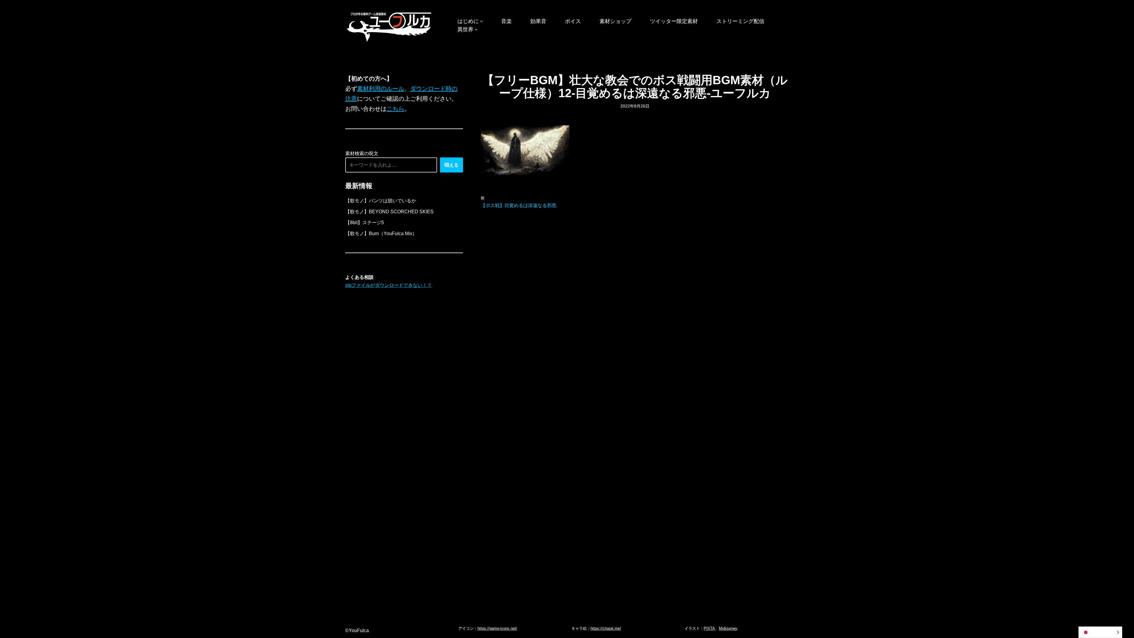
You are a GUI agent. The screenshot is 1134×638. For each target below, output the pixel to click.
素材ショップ (615, 21)
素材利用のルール (380, 88)
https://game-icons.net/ (497, 628)
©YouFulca (357, 630)
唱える (451, 164)
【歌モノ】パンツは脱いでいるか (380, 200)
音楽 (506, 21)
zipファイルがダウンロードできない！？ (388, 285)
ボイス (573, 21)
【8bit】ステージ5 (364, 222)
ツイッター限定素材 (674, 21)
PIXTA (709, 628)
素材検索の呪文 (361, 153)
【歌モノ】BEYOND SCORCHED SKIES (389, 211)
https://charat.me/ (606, 628)
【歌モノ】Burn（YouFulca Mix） (381, 233)
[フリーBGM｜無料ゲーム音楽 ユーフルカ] (389, 26)
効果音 (538, 21)
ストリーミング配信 (740, 21)
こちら (395, 108)
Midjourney (728, 628)
